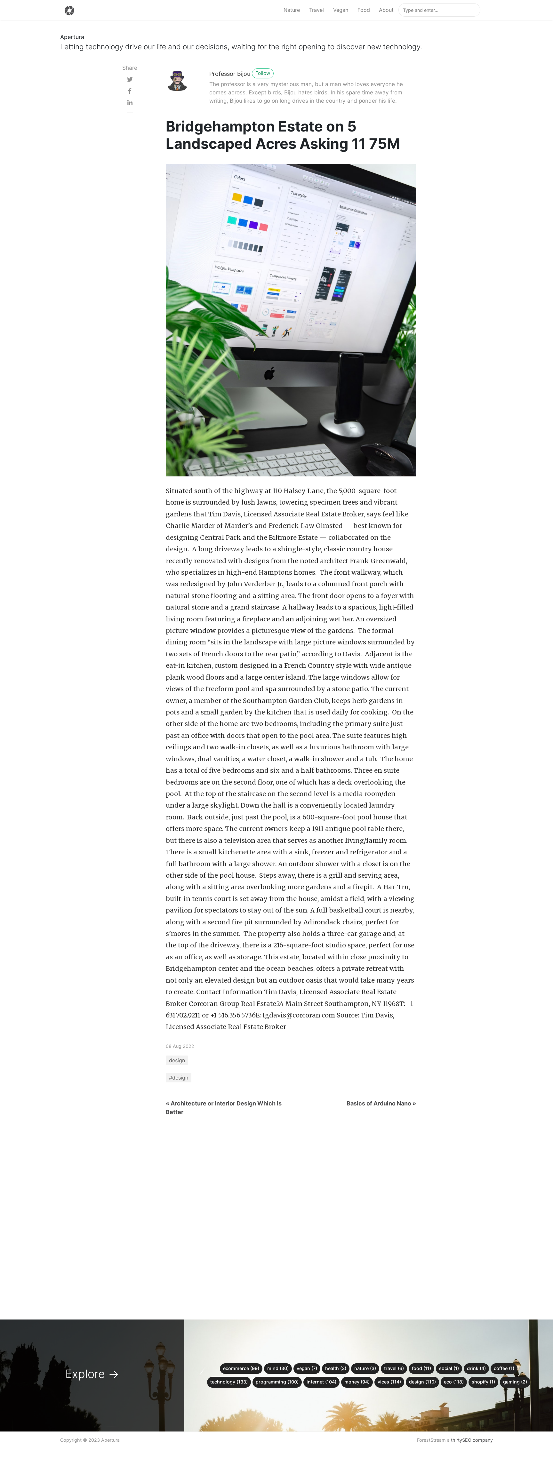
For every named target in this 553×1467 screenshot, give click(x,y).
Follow (262, 73)
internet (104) (321, 1381)
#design (178, 1077)
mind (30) (278, 1368)
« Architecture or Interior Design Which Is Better (224, 1107)
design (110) (422, 1381)
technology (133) (229, 1381)
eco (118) (454, 1381)
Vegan (340, 10)
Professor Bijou (229, 73)
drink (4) (476, 1368)
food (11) (421, 1368)
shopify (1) (483, 1381)
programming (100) (277, 1381)
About (386, 10)
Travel (316, 10)
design (177, 1060)
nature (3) (365, 1368)
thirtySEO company (472, 1440)
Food (363, 10)
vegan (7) (307, 1368)
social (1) (449, 1368)
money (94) (357, 1381)
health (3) (335, 1368)
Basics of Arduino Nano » (381, 1103)
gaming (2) (515, 1381)
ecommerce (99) (241, 1368)
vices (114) (389, 1381)
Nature (292, 10)
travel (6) (394, 1368)
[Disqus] (276, 1214)
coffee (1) (504, 1368)
